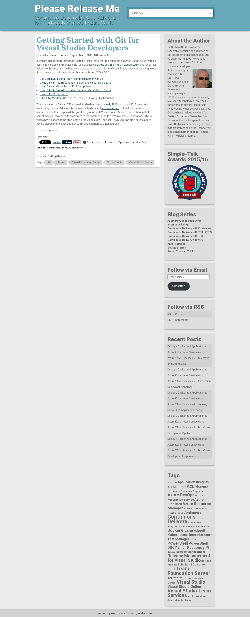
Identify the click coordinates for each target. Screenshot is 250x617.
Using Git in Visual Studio (54, 94)
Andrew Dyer (146, 613)
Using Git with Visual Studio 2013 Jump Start (65, 86)
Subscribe (178, 286)
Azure (193, 486)
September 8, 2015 (81, 55)
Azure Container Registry (188, 491)
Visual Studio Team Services (189, 593)
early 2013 (111, 104)
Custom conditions (190, 526)
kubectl (199, 530)
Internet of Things (178, 224)
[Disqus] (97, 216)
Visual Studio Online (140, 162)
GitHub (100, 64)
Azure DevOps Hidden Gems (184, 220)
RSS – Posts (174, 314)
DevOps (205, 526)
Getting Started (57, 156)
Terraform (174, 578)
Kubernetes (177, 534)
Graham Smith (57, 55)
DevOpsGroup (175, 116)
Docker (174, 530)
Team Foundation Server (86, 162)
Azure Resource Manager (189, 505)
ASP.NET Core (176, 487)
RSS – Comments (177, 319)
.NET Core (172, 482)
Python (180, 548)
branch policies (175, 513)
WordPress (118, 613)
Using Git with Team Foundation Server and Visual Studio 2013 (75, 82)
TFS (112, 64)
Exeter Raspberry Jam (194, 131)
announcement (110, 108)
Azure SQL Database (195, 508)
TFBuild (188, 578)
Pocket (57, 142)
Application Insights (193, 482)
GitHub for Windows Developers (58, 98)
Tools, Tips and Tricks (181, 251)
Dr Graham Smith (177, 47)
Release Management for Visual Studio (188, 558)
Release (171, 552)
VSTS (191, 596)
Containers (192, 512)
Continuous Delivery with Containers (189, 228)
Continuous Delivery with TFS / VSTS (189, 232)
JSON (189, 530)
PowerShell (177, 543)
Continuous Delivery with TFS (185, 236)
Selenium (184, 564)
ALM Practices (176, 243)
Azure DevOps (181, 494)
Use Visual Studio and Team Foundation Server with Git (71, 78)
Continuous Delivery (181, 519)
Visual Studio (131, 64)
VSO (119, 64)
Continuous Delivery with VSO (185, 239)
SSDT (171, 569)
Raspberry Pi (198, 547)
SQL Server (198, 564)
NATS (193, 539)
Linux (191, 535)
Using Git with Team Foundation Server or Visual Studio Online (75, 90)
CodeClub (173, 124)
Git (49, 162)
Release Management (190, 551)
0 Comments (102, 55)
